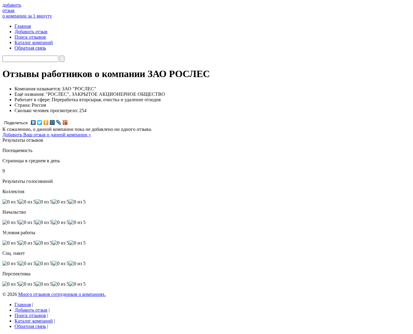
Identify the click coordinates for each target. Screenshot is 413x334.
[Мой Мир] (52, 122)
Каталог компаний (34, 42)
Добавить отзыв (31, 31)
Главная (23, 26)
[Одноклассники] (46, 122)
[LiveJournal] (59, 122)
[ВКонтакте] (33, 122)
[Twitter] (40, 122)
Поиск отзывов (30, 37)
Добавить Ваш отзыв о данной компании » (46, 134)
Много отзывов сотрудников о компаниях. (62, 294)
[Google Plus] (65, 122)
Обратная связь (30, 47)
